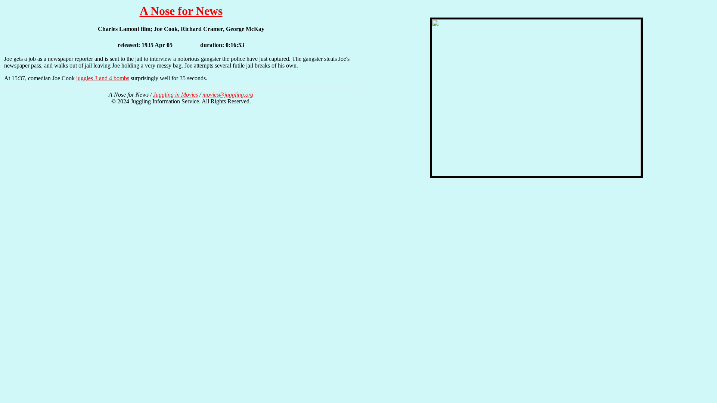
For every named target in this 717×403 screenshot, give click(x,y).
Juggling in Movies (175, 94)
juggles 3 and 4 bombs (102, 78)
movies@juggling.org (227, 94)
